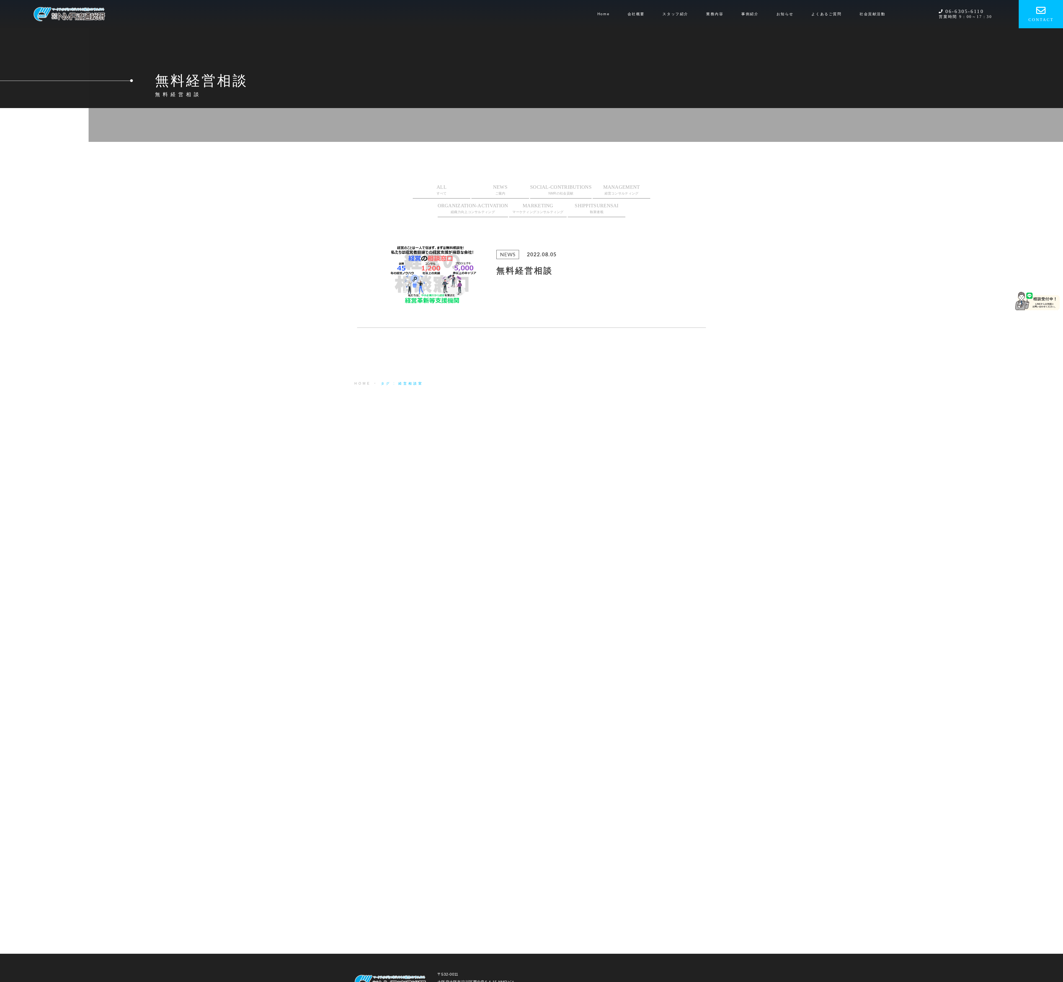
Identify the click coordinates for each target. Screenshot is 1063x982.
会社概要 (636, 14)
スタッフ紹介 (675, 14)
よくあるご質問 (826, 14)
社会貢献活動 (873, 14)
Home (603, 14)
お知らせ (785, 14)
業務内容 (714, 14)
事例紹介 (749, 14)
